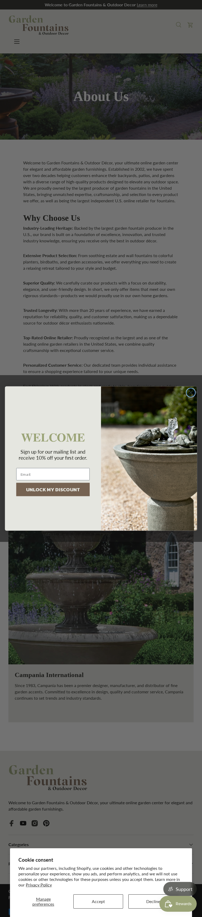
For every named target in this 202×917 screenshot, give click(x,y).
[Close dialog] (190, 392)
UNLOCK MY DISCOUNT (53, 489)
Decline (153, 901)
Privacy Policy (39, 884)
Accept (98, 901)
